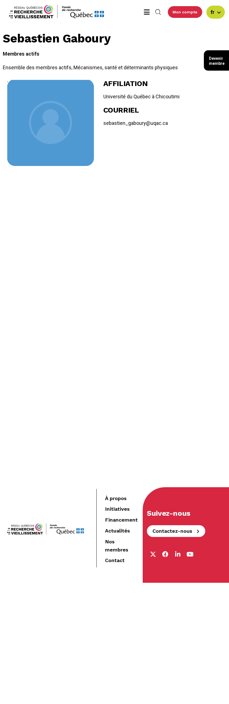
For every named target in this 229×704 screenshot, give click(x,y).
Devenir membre (217, 61)
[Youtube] (190, 554)
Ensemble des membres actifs (37, 67)
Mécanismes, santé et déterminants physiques (125, 67)
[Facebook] (165, 554)
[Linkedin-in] (177, 554)
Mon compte (185, 12)
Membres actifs (21, 54)
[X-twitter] (153, 554)
